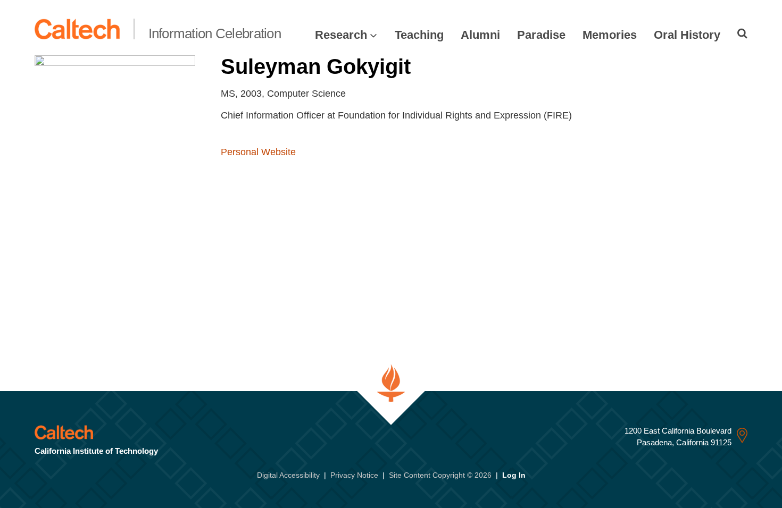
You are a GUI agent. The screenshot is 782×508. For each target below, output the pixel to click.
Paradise (541, 34)
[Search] (742, 33)
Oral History (687, 34)
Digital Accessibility (288, 475)
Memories (610, 34)
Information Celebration (214, 33)
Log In (514, 475)
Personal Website (258, 152)
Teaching (419, 34)
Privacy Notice (354, 475)
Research (341, 34)
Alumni (480, 34)
